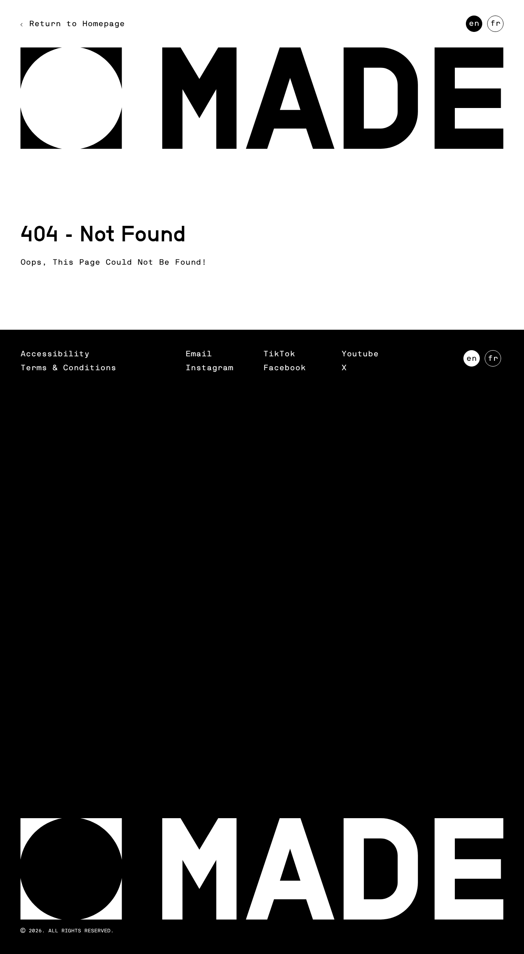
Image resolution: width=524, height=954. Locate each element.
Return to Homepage (77, 24)
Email (198, 354)
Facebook (284, 368)
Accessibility (55, 354)
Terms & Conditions (68, 368)
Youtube (360, 354)
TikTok (279, 354)
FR (497, 26)
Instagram (209, 368)
